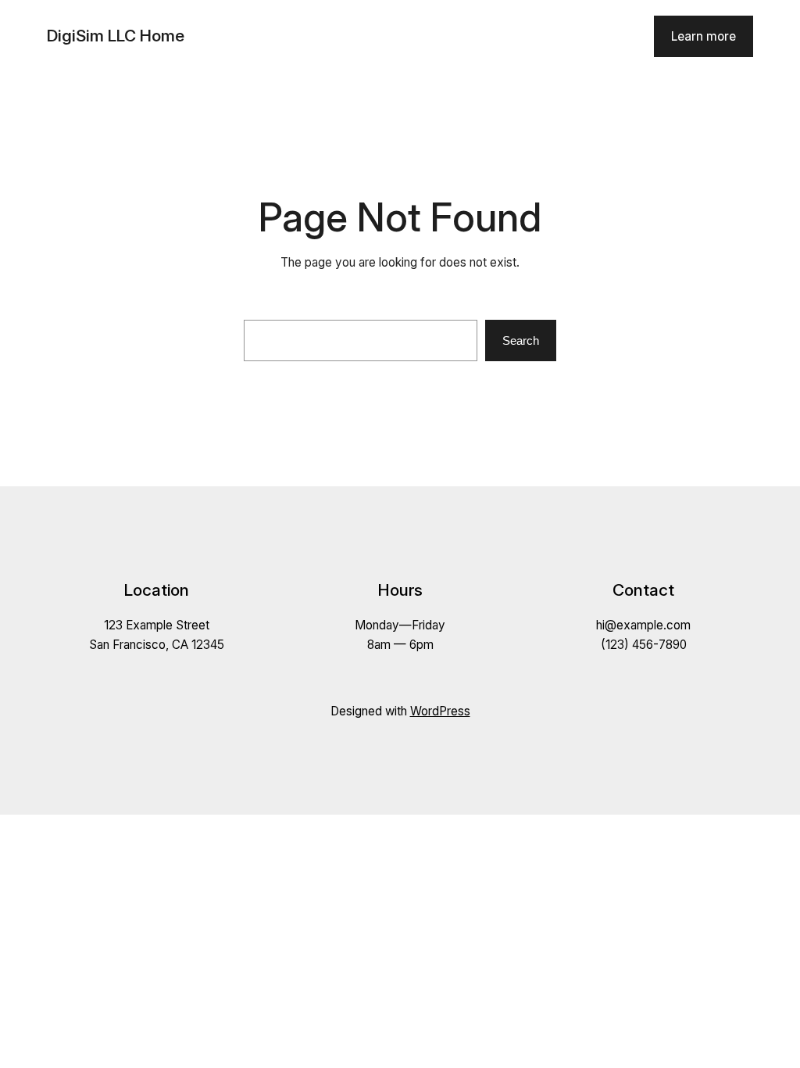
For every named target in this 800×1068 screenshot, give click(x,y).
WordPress (440, 711)
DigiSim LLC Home (115, 35)
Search (520, 340)
